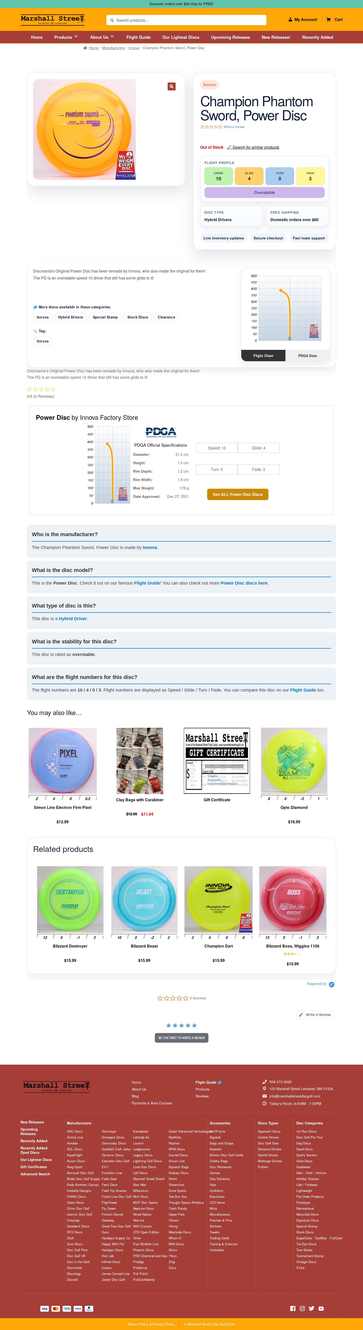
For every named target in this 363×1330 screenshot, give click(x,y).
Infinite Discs (111, 1262)
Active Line (75, 1137)
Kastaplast (140, 1131)
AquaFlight (74, 1155)
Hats (213, 1184)
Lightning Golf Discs (147, 1161)
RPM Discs (177, 1149)
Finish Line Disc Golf (117, 1196)
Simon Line (177, 1161)
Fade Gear (109, 1179)
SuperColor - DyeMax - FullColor (319, 1238)
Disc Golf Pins (77, 1250)
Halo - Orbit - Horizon (311, 1173)
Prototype (303, 1202)
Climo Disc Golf (78, 1208)
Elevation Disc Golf (115, 1161)
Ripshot (174, 1143)
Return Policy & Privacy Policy (151, 1324)
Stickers (216, 1226)
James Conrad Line (115, 1273)
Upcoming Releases (230, 37)
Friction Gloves (112, 1214)
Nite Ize (138, 1220)
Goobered (303, 1167)
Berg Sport (74, 1167)
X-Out (300, 1268)
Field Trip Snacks (114, 1190)
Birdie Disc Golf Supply (83, 1179)
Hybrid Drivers (70, 317)
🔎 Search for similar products (253, 147)
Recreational (305, 1208)
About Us (100, 37)
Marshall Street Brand (148, 1179)
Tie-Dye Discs (306, 1244)
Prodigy (138, 1262)
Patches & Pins (221, 1220)
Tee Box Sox (178, 1196)
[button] (172, 86)
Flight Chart (263, 355)
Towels (215, 1232)
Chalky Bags (219, 1161)
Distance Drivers (270, 1149)
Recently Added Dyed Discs (33, 1150)
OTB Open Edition (146, 1232)
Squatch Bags (179, 1167)
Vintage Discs (306, 1262)
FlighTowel (109, 1202)
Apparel (215, 1137)
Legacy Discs (143, 1155)
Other (137, 1238)
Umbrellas (217, 1250)
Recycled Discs (307, 1214)
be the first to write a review (182, 1038)
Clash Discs (75, 1202)
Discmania (74, 1268)
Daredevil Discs (78, 1226)
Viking (173, 1226)
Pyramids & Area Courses (152, 1102)
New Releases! (276, 37)
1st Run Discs (306, 1131)
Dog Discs (303, 1143)
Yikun (173, 1256)
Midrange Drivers (270, 1161)
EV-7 (105, 1167)
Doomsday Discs (114, 1143)
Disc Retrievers (221, 1167)
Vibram (174, 1220)
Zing (172, 1262)
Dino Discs (74, 1244)
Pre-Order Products (310, 1196)
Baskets (216, 1149)
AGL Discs (74, 1149)
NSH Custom (142, 1226)
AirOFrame (217, 1131)
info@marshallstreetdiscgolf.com (294, 1096)
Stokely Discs (179, 1173)
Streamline (176, 1184)
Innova (134, 47)
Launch (138, 1143)
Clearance (166, 317)
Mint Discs (140, 1196)
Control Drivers (268, 1137)
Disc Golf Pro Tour (309, 1137)
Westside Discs (180, 1232)
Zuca (172, 1268)
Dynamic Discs (112, 1155)
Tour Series (304, 1250)
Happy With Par (113, 1244)
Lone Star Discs (144, 1167)
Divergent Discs (113, 1137)
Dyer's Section (306, 1155)
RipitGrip (175, 1137)
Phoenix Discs (143, 1250)
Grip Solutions (220, 1179)
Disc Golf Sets (268, 1143)
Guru (105, 1232)
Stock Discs (137, 317)
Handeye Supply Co (116, 1238)
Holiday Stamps (307, 1179)
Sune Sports (177, 1190)
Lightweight (304, 1190)
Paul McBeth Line (146, 1244)
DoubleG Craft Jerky (116, 1149)
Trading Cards (219, 1238)
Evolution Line (112, 1173)
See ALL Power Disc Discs (238, 494)
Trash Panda (178, 1208)
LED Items (217, 1202)
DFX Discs (74, 1232)
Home (36, 37)
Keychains (217, 1196)
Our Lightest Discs (180, 37)
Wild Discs (176, 1244)
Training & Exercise (224, 1244)
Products (63, 37)
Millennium (140, 1190)
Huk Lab (108, 1256)
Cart (339, 19)
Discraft (72, 1279)
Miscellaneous (220, 1214)
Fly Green (109, 1208)
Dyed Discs (304, 1149)
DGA (70, 1238)
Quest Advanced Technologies (190, 1131)
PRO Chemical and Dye (150, 1256)
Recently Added (317, 37)
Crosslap (73, 1220)
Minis (213, 1208)
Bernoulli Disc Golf (80, 1173)
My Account (306, 19)
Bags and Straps (222, 1143)
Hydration (216, 1190)
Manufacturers (113, 47)
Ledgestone (141, 1149)
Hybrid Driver (73, 618)
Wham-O (175, 1238)
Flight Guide (138, 37)
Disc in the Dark (78, 1262)
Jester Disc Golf (113, 1279)
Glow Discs (304, 1161)
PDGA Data (307, 355)
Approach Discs (269, 1131)
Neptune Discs (143, 1208)
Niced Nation (142, 1214)
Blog (135, 1096)
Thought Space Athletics (186, 1202)
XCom (173, 1250)
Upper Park (177, 1214)
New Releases (32, 1122)
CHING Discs (76, 1196)
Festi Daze (109, 1184)
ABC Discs (75, 1131)
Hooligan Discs (112, 1250)
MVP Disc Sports (145, 1202)
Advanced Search (35, 1174)
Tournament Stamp (309, 1256)
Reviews (202, 1096)
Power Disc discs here (244, 583)
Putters (263, 1167)
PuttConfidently (144, 1279)
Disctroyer (109, 1131)
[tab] (315, 1014)
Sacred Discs (178, 1155)
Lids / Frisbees (307, 1184)
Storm (173, 1179)
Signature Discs (307, 1220)
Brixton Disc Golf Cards (226, 1155)
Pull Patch (140, 1273)
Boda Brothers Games (83, 1184)
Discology (74, 1273)
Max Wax (139, 1184)
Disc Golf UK (76, 1256)
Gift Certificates (33, 1166)
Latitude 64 (141, 1137)
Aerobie (72, 1143)
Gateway (108, 1220)
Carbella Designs (79, 1190)
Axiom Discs (76, 1161)
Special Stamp (105, 317)
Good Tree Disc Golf (116, 1226)
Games (215, 1173)
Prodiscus (140, 1268)
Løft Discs (140, 1173)
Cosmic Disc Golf (79, 1214)
